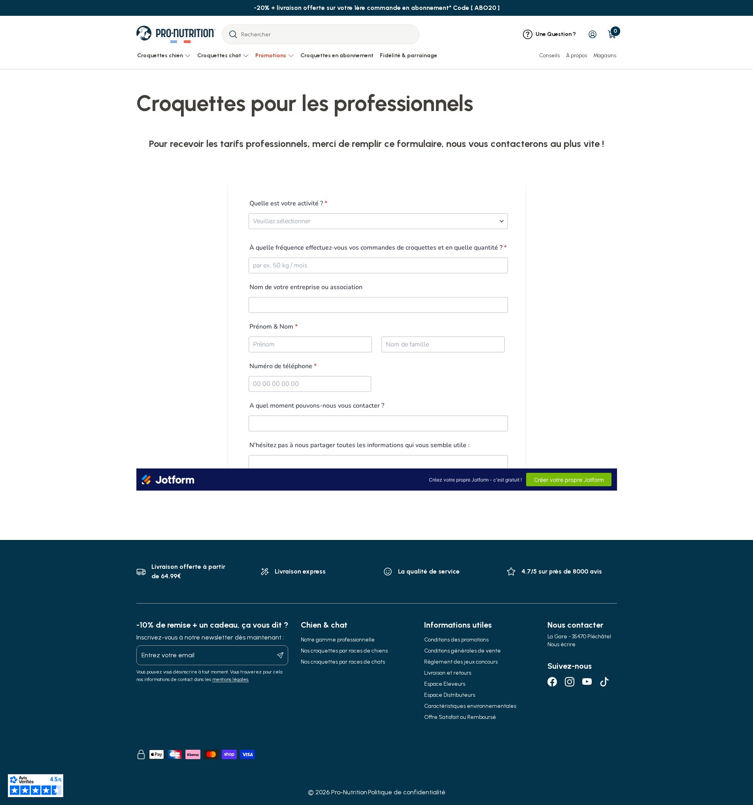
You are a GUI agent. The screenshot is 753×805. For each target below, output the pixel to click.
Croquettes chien (160, 55)
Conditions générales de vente (462, 650)
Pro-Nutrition (349, 792)
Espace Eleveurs (444, 684)
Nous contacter (575, 625)
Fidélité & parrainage (408, 55)
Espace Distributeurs (449, 695)
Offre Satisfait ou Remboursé (460, 717)
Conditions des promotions (456, 639)
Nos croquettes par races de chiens (344, 650)
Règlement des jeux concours (461, 661)
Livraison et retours (447, 673)
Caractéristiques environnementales (470, 706)
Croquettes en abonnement (337, 55)
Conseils (549, 55)
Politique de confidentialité (406, 792)
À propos (576, 55)
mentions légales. (230, 679)
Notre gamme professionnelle (338, 639)
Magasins (604, 55)
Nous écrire (561, 644)
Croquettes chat (219, 55)
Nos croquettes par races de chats (343, 661)
